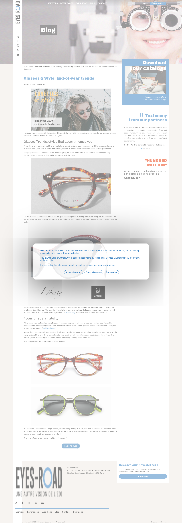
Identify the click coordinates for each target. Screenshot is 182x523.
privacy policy (107, 265)
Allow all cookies (74, 272)
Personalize (111, 272)
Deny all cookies (94, 272)
